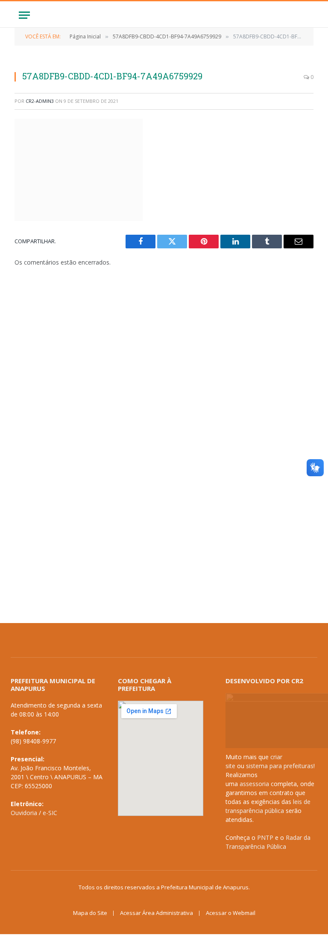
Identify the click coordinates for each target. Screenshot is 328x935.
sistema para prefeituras (279, 766)
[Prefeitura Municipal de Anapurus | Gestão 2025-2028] (164, 15)
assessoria (254, 784)
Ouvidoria (24, 813)
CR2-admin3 (40, 101)
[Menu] (24, 15)
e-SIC (50, 813)
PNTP (265, 837)
